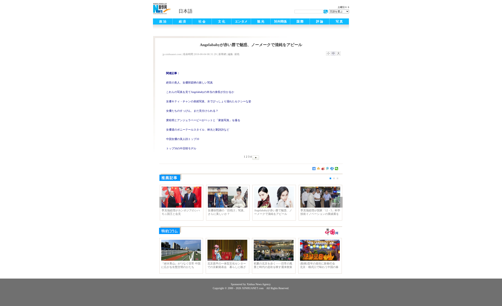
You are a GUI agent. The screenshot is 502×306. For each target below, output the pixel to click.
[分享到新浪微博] (323, 168)
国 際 (300, 21)
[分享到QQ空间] (318, 168)
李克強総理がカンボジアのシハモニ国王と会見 (181, 212)
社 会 (202, 21)
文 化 (221, 21)
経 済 (182, 21)
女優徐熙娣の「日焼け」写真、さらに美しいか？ (227, 212)
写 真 (339, 21)
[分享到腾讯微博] (327, 168)
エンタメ (241, 21)
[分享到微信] (336, 168)
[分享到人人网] (332, 168)
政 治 (162, 21)
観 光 (260, 21)
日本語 (185, 11)
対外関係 (280, 21)
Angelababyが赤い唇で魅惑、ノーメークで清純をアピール (273, 212)
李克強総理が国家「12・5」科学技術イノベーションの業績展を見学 (320, 212)
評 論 (319, 21)
